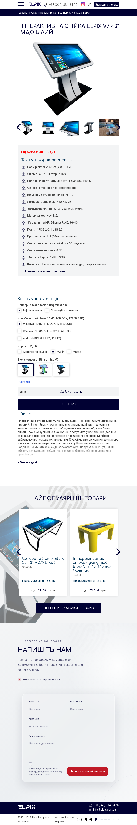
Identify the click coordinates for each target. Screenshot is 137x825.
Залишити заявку (106, 4)
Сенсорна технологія (32, 305)
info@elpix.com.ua (104, 809)
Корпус (22, 346)
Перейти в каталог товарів (68, 608)
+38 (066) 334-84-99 (63, 4)
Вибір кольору (27, 359)
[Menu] (21, 3)
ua (89, 4)
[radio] (30, 310)
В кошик (68, 404)
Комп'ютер (25, 318)
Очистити (24, 382)
